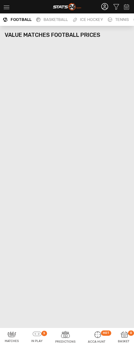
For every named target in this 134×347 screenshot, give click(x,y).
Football (21, 19)
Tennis (122, 19)
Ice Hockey (91, 19)
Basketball (56, 19)
